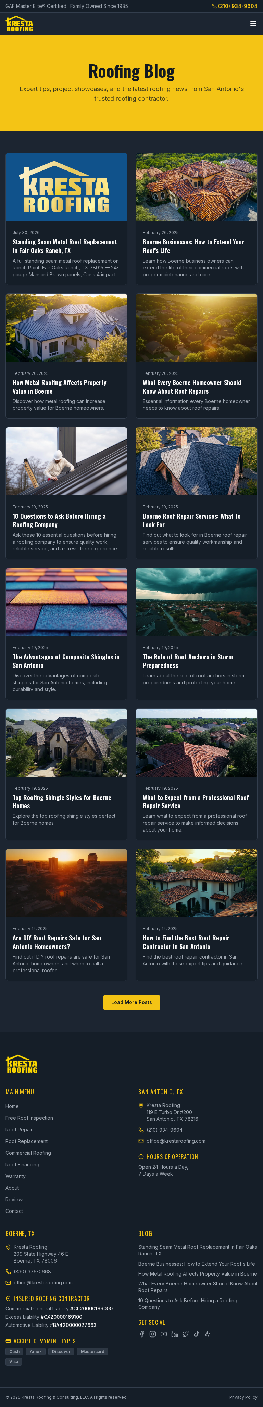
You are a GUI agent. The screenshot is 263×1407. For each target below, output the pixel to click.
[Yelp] (207, 1334)
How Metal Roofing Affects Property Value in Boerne (197, 1274)
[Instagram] (152, 1334)
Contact (14, 1211)
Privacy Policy (243, 1397)
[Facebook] (141, 1334)
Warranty (15, 1176)
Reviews (15, 1199)
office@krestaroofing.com (176, 1141)
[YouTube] (163, 1334)
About (12, 1188)
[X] (185, 1334)
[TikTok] (196, 1334)
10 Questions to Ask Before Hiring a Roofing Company (187, 1303)
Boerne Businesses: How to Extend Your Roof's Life (196, 1264)
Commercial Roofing (28, 1153)
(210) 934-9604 (238, 6)
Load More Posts (131, 1002)
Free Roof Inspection (29, 1118)
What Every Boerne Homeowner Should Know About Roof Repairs (198, 1287)
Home (12, 1106)
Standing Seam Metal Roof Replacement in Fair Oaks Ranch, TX (197, 1250)
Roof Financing (22, 1164)
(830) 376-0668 (32, 1272)
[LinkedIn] (174, 1334)
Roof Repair (19, 1129)
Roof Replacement (26, 1141)
